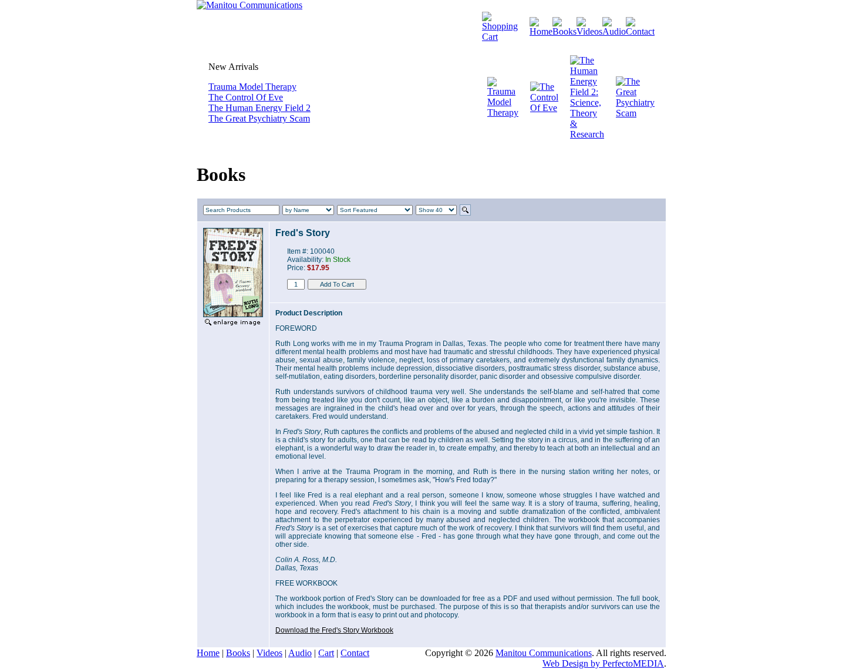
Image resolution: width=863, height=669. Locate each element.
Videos (269, 653)
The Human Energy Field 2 (259, 108)
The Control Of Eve (245, 97)
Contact (355, 653)
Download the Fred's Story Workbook (334, 630)
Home (208, 653)
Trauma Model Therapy (252, 87)
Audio (300, 653)
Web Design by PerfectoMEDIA (603, 663)
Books (238, 653)
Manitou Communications (543, 653)
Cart (326, 653)
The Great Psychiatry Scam (259, 118)
